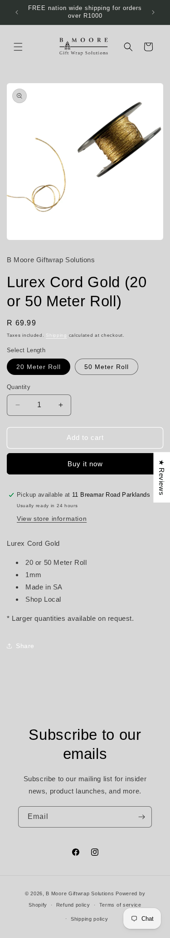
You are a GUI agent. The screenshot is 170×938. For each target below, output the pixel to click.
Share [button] (25, 645)
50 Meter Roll (106, 366)
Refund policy (73, 905)
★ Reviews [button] (161, 477)
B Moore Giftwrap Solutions (80, 893)
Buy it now (85, 464)
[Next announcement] (153, 12)
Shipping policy (89, 919)
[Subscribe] (141, 817)
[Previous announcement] (17, 12)
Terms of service (120, 905)
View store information (52, 518)
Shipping (56, 335)
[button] (18, 47)
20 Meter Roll (38, 366)
